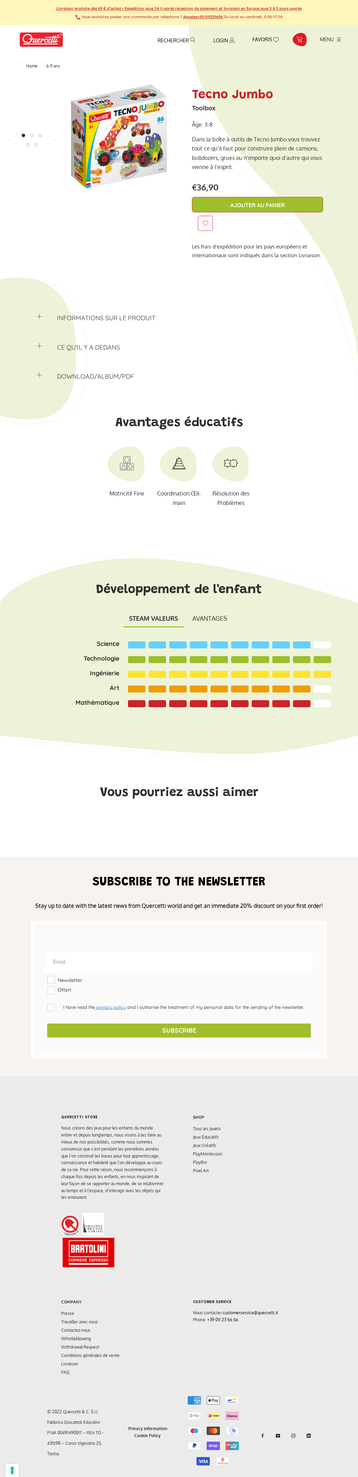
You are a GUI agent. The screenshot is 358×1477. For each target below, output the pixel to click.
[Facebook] (262, 1435)
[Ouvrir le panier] (299, 39)
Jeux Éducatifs (206, 1137)
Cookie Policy (147, 1435)
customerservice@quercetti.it (250, 1312)
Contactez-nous (76, 1330)
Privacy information (147, 1428)
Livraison (69, 1363)
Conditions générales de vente (90, 1355)
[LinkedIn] (309, 1435)
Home (32, 66)
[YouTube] (278, 1435)
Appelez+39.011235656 (203, 16)
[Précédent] (9, 139)
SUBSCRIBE (179, 1030)
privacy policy (110, 1007)
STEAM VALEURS (153, 618)
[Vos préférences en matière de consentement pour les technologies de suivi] (12, 1470)
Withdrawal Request (80, 1347)
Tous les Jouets (207, 1128)
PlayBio (200, 1162)
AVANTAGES (209, 618)
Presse (67, 1313)
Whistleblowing (76, 1338)
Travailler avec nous (79, 1321)
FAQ (65, 1372)
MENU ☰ (330, 39)
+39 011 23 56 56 (222, 1319)
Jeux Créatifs (204, 1145)
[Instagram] (293, 1435)
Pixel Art (201, 1170)
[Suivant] (54, 139)
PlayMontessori (207, 1153)
